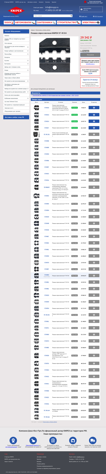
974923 (46, 173)
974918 (46, 230)
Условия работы (41, 464)
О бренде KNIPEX (8, 2)
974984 (46, 275)
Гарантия (54, 2)
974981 (46, 282)
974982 (46, 288)
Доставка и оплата (32, 2)
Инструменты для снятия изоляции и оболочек (15, 47)
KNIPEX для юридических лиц (12, 459)
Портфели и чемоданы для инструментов (12, 84)
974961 (46, 321)
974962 (46, 249)
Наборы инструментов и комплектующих (16, 88)
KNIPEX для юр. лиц (20, 2)
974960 (46, 334)
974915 (46, 376)
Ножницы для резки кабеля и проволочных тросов (12, 74)
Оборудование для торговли (12, 111)
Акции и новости (9, 461)
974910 (46, 107)
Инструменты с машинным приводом (15, 105)
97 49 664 (47, 410)
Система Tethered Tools (11, 101)
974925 (46, 397)
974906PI (47, 187)
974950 (46, 256)
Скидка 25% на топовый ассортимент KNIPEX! (15, 39)
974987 (46, 269)
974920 (46, 295)
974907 (46, 167)
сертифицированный (11, 447)
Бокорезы (7, 57)
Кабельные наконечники (11, 98)
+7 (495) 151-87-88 (53, 10)
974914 (46, 115)
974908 (46, 141)
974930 (46, 154)
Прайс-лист (84, 16)
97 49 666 (47, 417)
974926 (46, 404)
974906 (46, 160)
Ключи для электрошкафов (12, 95)
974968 (46, 391)
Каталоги (41, 2)
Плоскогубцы (8, 54)
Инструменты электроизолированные (15, 81)
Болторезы (7, 64)
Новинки (7, 35)
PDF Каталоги (99, 16)
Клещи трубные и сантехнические (14, 51)
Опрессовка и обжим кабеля (12, 78)
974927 (46, 128)
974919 (46, 217)
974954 (46, 308)
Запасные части (9, 108)
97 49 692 (47, 315)
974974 (46, 341)
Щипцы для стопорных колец (12, 67)
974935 (46, 196)
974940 (46, 223)
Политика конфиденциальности (45, 466)
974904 (46, 210)
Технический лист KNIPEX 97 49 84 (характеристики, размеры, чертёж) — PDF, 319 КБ (55, 95)
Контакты (47, 2)
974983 (46, 347)
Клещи (6, 70)
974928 (46, 355)
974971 (46, 328)
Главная (33, 30)
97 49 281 (47, 134)
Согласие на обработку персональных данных (48, 468)
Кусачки (7, 60)
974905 (46, 204)
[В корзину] (94, 107)
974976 (46, 363)
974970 (46, 262)
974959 (46, 302)
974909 (46, 147)
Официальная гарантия (32, 445)
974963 (46, 243)
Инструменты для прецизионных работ (15, 92)
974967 (46, 236)
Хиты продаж (8, 43)
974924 (46, 121)
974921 (46, 383)
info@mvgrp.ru (51, 7)
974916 (46, 180)
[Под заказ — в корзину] (94, 134)
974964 (46, 370)
